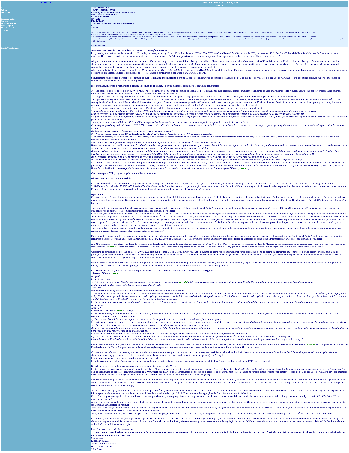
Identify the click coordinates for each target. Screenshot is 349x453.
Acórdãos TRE (46, 2)
